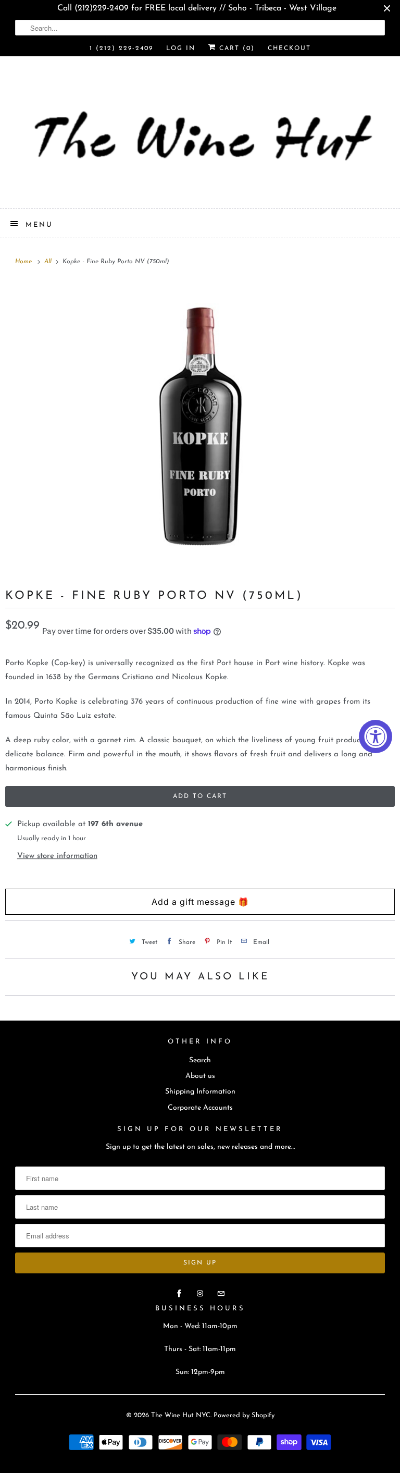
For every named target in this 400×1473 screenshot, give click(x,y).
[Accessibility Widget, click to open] (375, 736)
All (49, 262)
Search (200, 1060)
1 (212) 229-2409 (121, 48)
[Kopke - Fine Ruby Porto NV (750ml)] (200, 427)
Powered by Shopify (244, 1415)
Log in (180, 48)
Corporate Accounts (200, 1108)
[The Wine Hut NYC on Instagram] (200, 1293)
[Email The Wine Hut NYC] (221, 1293)
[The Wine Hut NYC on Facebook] (179, 1293)
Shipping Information (200, 1092)
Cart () (235, 48)
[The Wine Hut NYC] (200, 136)
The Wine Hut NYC (180, 1415)
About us (200, 1076)
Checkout (289, 48)
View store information (57, 856)
